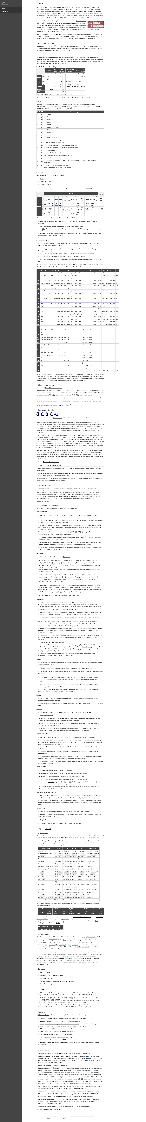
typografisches (65, 919)
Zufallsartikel (5, 11)
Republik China (72, 265)
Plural (49, 712)
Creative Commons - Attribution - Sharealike (82, 1116)
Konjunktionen (45, 779)
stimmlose (95, 57)
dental (61, 69)
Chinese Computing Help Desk (48, 1106)
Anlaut (65, 226)
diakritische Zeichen (68, 435)
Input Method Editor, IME (46, 978)
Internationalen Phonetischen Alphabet (66, 98)
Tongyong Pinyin (89, 9)
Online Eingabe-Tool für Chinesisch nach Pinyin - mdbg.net (56, 1029)
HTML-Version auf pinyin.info (79, 1026)
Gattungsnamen (75, 628)
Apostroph (42, 393)
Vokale (70, 234)
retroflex (70, 71)
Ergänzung (55, 689)
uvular (83, 71)
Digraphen (47, 905)
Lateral (39, 92)
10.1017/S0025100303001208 (76, 1088)
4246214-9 (57, 1109)
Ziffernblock (68, 943)
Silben (43, 229)
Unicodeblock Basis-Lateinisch (86, 836)
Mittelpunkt (46, 443)
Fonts (96, 921)
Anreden (62, 612)
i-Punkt (70, 468)
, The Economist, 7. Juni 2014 (53, 1065)
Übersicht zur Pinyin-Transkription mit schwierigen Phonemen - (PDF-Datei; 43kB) (62, 1042)
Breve (87, 439)
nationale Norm (78, 27)
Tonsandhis (77, 488)
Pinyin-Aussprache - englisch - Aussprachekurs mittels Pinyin (56, 1037)
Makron (38, 439)
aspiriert (54, 94)
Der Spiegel (62, 1053)
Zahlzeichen (69, 1081)
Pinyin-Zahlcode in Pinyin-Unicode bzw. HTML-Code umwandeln (57, 1040)
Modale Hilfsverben (46, 787)
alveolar (61, 71)
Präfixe (43, 560)
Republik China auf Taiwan (62, 34)
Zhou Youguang (71, 14)
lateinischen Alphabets (45, 16)
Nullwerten (86, 742)
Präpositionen (45, 776)
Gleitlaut (42, 179)
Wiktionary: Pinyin (43, 1015)
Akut (56, 439)
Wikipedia (53, 1116)
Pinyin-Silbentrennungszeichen (53, 388)
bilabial (49, 70)
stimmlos (61, 94)
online (77, 1053)
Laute (45, 9)
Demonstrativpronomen (61, 719)
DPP (67, 36)
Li (38, 1079)
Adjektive (47, 698)
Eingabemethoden (41, 457)
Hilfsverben (51, 782)
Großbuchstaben (41, 808)
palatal (78, 70)
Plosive (39, 77)
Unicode (48, 828)
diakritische (71, 473)
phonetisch (39, 245)
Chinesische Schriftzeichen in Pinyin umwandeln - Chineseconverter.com (59, 1021)
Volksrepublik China (55, 14)
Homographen (40, 480)
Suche (3, 8)
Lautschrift (88, 188)
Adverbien (44, 773)
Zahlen (42, 751)
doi (67, 1088)
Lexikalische (44, 596)
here (48, 1118)
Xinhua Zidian (49, 1072)
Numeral (44, 747)
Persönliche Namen (45, 609)
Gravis (53, 441)
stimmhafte (39, 60)
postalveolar (70, 69)
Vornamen (50, 603)
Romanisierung (94, 12)
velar (82, 69)
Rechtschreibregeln (44, 508)
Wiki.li (5, 3)
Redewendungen (63, 800)
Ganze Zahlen (43, 737)
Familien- (42, 603)
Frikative (39, 86)
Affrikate (39, 83)
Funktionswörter (44, 770)
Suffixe (43, 575)
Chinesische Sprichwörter (43, 792)
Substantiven (66, 557)
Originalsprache (86, 647)
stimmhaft (70, 94)
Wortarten (43, 767)
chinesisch (53, 7)
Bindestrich (71, 542)
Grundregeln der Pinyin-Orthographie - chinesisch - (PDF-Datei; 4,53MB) (59, 1024)
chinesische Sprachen (52, 488)
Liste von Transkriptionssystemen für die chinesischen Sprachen (57, 981)
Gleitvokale (92, 259)
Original (61, 1058)
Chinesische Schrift (45, 973)
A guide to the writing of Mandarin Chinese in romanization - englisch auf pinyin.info (62, 1018)
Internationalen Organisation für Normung (74, 23)
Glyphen (58, 923)
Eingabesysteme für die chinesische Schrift (51, 975)
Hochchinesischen (41, 14)
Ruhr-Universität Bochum (92, 1042)
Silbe (67, 46)
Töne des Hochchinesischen (51, 462)
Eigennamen (39, 599)
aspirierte (53, 57)
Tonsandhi (46, 502)
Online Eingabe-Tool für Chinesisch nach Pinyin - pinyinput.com (57, 1031)
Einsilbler (49, 537)
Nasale (39, 89)
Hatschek (73, 439)
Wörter (41, 515)
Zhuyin (75, 18)
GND (51, 1109)
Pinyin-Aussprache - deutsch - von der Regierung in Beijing (56, 1034)
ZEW (46, 734)
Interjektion (87, 378)
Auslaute (41, 218)
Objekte (55, 672)
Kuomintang (92, 34)
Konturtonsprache (57, 418)
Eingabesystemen (79, 838)
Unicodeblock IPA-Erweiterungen (82, 917)
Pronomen (39, 709)
